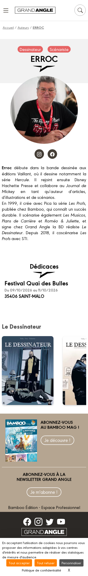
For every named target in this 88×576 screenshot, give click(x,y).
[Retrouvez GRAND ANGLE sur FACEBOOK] (27, 521)
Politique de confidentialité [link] (41, 570)
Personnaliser (71, 562)
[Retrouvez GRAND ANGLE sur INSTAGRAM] (38, 521)
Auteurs (23, 27)
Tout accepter (19, 562)
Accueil (8, 27)
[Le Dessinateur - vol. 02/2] (30, 370)
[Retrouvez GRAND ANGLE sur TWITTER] (50, 521)
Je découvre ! (57, 440)
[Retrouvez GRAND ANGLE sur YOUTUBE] (61, 521)
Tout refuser (46, 562)
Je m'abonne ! (44, 492)
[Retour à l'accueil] (35, 10)
